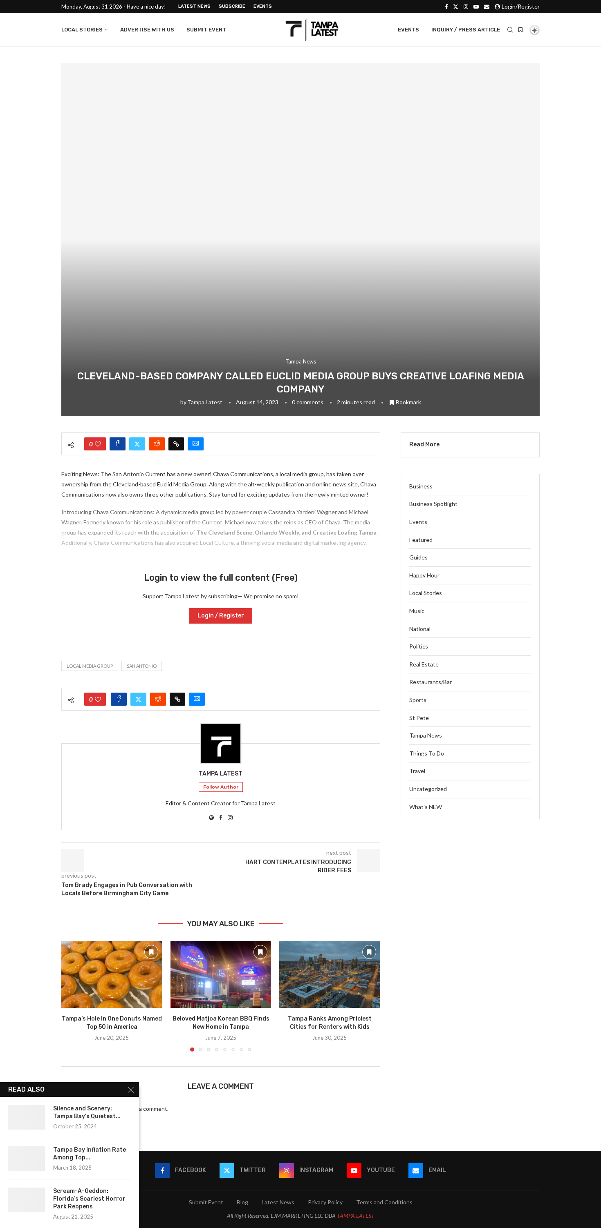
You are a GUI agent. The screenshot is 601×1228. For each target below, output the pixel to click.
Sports (417, 699)
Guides (418, 557)
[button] (72, 996)
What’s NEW (425, 806)
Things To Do (426, 753)
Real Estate (424, 664)
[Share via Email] (196, 443)
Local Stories (82, 30)
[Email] (486, 6)
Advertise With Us (147, 30)
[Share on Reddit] (157, 443)
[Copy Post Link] (176, 443)
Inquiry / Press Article (465, 30)
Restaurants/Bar (430, 681)
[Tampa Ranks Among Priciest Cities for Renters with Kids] (329, 974)
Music (416, 610)
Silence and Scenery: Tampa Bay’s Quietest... (87, 1112)
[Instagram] (466, 6)
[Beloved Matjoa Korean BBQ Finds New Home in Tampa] (220, 974)
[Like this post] (98, 443)
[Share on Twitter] (137, 443)
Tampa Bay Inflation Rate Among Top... (89, 1153)
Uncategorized (428, 788)
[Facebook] (446, 6)
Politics (418, 646)
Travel (417, 770)
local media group (90, 666)
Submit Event (206, 30)
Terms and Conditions (384, 1202)
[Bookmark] (520, 29)
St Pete (419, 717)
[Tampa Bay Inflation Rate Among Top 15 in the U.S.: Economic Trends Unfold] (26, 1158)
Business (421, 486)
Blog (242, 1202)
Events (262, 6)
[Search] (510, 29)
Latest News (194, 6)
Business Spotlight (433, 503)
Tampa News (425, 735)
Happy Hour (424, 575)
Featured (421, 539)
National (420, 628)
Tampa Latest (205, 402)
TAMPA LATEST (356, 1215)
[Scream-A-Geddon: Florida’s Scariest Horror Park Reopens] (26, 1200)
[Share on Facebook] (118, 443)
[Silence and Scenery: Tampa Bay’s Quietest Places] (26, 1117)
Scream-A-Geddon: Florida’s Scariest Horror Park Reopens (89, 1199)
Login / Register (220, 615)
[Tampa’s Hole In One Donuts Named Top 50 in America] (111, 974)
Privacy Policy (325, 1202)
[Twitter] (455, 6)
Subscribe (232, 6)
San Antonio (142, 666)
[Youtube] (476, 6)
